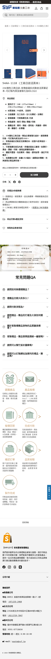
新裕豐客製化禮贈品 (15, 653)
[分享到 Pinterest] (19, 181)
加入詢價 (34, 175)
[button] (41, 8)
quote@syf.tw (19, 641)
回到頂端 (25, 522)
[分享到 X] (9, 181)
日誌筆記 (14, 26)
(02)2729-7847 (15, 615)
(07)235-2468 (15, 602)
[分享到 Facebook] (14, 181)
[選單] (47, 8)
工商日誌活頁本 (27, 26)
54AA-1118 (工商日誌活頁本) (21, 83)
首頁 (6, 26)
